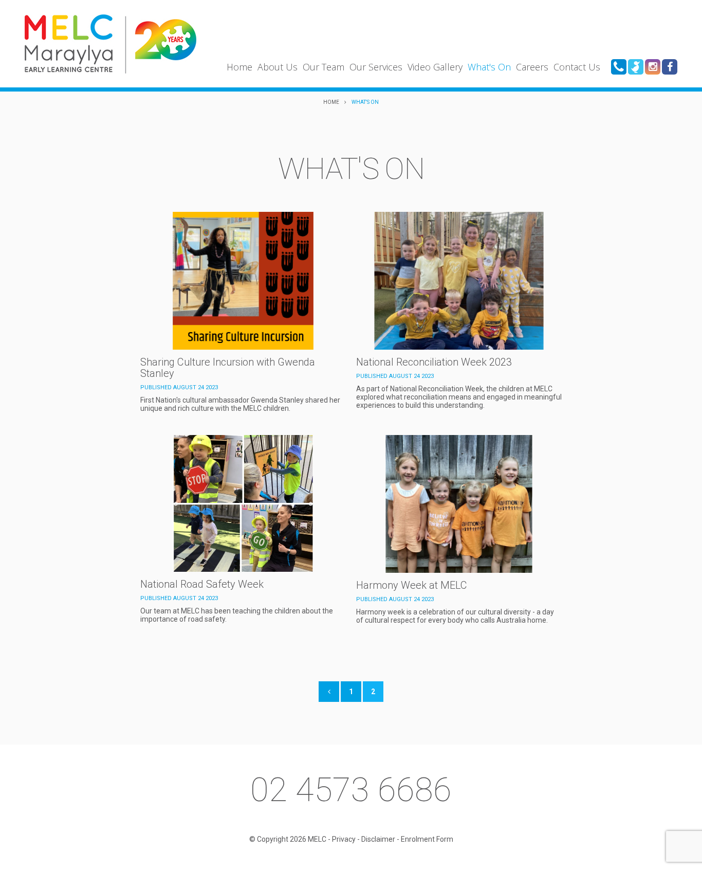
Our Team (323, 67)
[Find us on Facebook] (669, 67)
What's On (489, 67)
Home (239, 67)
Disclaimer (378, 839)
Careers (532, 67)
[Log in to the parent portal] (635, 67)
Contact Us (576, 67)
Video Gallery (435, 67)
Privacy (344, 839)
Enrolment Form (427, 839)
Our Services (375, 67)
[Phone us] (618, 67)
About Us (277, 67)
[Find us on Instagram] (652, 67)
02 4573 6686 (351, 789)
